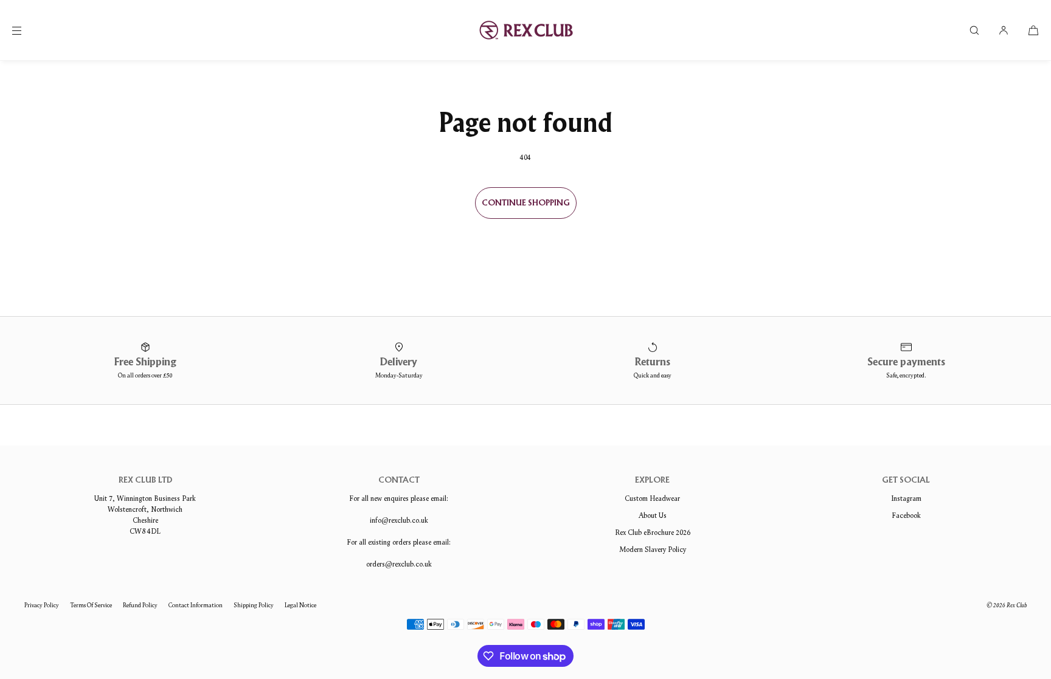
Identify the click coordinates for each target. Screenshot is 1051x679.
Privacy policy (41, 605)
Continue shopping (526, 203)
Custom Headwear (652, 498)
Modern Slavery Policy (652, 549)
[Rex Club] (525, 30)
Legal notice (300, 605)
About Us (653, 515)
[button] (974, 30)
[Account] (1003, 30)
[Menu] (26, 30)
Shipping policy (254, 605)
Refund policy (140, 605)
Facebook (906, 515)
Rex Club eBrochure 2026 (652, 532)
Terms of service (91, 605)
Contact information (195, 605)
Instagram (906, 498)
